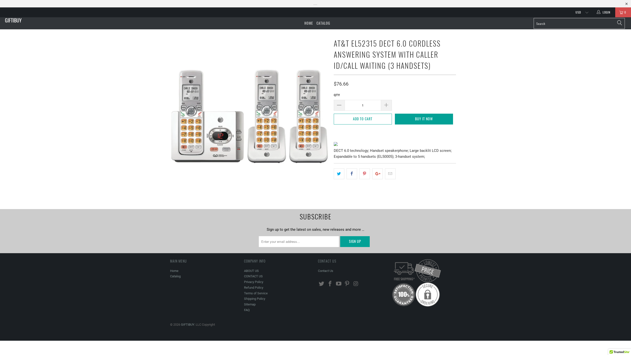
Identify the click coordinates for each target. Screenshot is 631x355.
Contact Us (325, 271)
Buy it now (424, 118)
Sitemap (250, 304)
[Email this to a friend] (390, 173)
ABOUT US (251, 271)
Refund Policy (253, 287)
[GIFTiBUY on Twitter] (321, 284)
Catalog (323, 23)
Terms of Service (256, 293)
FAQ (247, 310)
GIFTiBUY (13, 20)
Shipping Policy (254, 299)
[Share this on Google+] (377, 173)
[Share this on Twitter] (339, 173)
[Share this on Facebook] (352, 173)
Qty (337, 95)
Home (308, 23)
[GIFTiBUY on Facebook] (330, 284)
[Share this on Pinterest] (364, 173)
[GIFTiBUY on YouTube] (338, 284)
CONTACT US (253, 276)
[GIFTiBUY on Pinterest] (347, 284)
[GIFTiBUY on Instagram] (356, 284)
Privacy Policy (253, 282)
